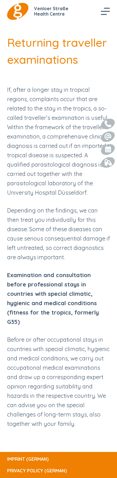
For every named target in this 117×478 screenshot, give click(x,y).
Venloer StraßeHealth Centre (51, 11)
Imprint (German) (28, 459)
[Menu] (105, 11)
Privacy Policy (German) (37, 470)
